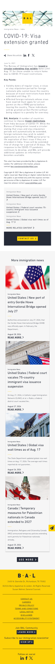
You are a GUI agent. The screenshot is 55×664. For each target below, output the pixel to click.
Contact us (26, 599)
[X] (31, 658)
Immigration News (11, 29)
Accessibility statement (27, 619)
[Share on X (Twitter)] (33, 55)
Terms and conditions (26, 609)
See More (26, 560)
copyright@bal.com (33, 183)
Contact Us (27, 239)
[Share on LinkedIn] (25, 55)
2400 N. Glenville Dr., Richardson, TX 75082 (27, 582)
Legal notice (27, 612)
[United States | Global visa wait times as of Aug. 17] (27, 425)
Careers (26, 602)
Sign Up (26, 642)
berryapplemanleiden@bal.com (24, 166)
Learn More (26, 632)
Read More (15, 337)
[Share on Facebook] (29, 55)
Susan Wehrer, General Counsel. (27, 589)
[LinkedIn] (22, 658)
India (23, 29)
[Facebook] (26, 658)
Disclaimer (26, 615)
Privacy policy (26, 606)
